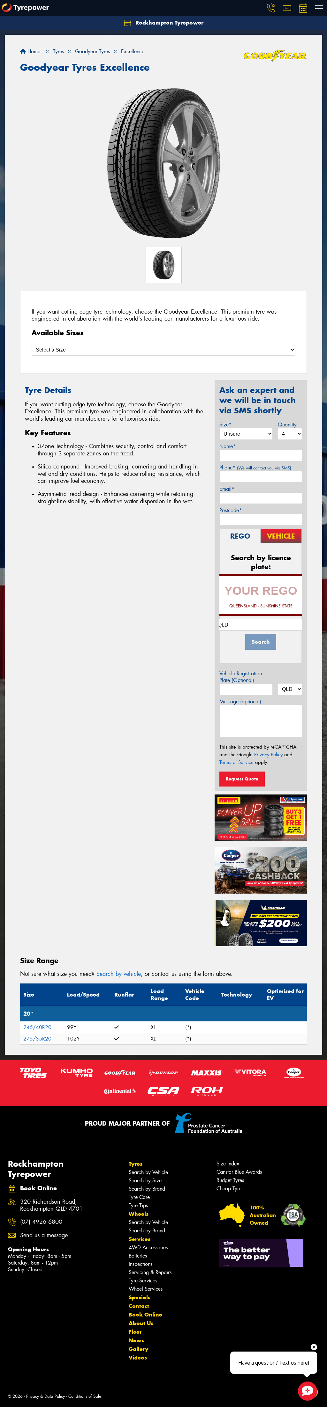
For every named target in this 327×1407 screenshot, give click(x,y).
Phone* (255, 467)
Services (139, 1239)
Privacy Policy (268, 754)
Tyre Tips (138, 1205)
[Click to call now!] (271, 8)
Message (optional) (240, 701)
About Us (141, 1323)
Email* (226, 489)
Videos (138, 1357)
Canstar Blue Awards (239, 1172)
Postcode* (230, 510)
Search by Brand (147, 1189)
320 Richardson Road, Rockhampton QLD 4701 (51, 1205)
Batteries (138, 1255)
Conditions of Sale (84, 1396)
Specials (139, 1297)
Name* (227, 446)
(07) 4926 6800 (41, 1222)
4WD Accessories (148, 1247)
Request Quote (242, 779)
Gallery (138, 1349)
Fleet (135, 1331)
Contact (139, 1305)
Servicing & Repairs (150, 1272)
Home (33, 51)
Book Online (145, 1314)
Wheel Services (146, 1289)
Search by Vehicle (148, 1172)
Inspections (140, 1264)
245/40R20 (37, 1027)
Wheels (138, 1213)
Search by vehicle (118, 974)
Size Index (228, 1163)
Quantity (287, 424)
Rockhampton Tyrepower (168, 22)
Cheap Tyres (230, 1188)
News (136, 1340)
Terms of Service (236, 762)
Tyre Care (139, 1197)
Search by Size (145, 1180)
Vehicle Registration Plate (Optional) (240, 677)
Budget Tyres (230, 1180)
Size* (225, 424)
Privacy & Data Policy (45, 1396)
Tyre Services (143, 1280)
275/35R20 (37, 1038)
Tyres (135, 1163)
